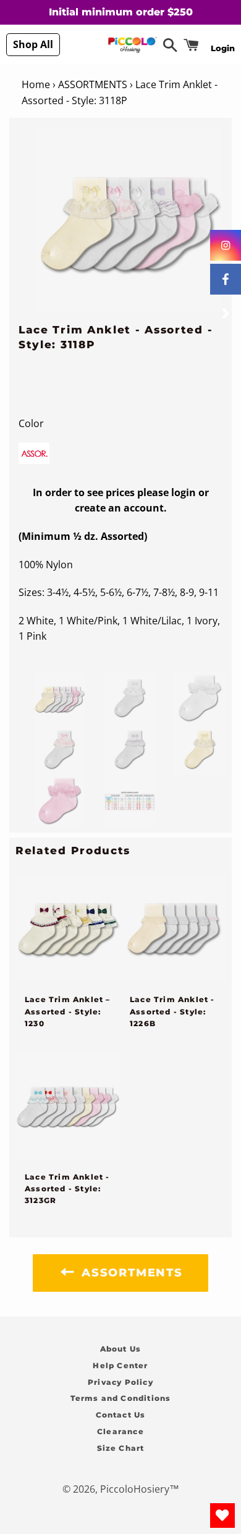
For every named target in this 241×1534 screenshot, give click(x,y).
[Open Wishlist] (222, 1515)
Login (223, 48)
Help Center (120, 1365)
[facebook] (225, 279)
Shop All (33, 44)
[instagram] (225, 245)
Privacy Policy (120, 1382)
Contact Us (121, 1414)
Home (36, 84)
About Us (121, 1348)
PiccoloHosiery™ (139, 1489)
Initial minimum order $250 (121, 12)
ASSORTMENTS (92, 84)
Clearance (120, 1431)
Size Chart (121, 1448)
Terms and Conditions (120, 1398)
